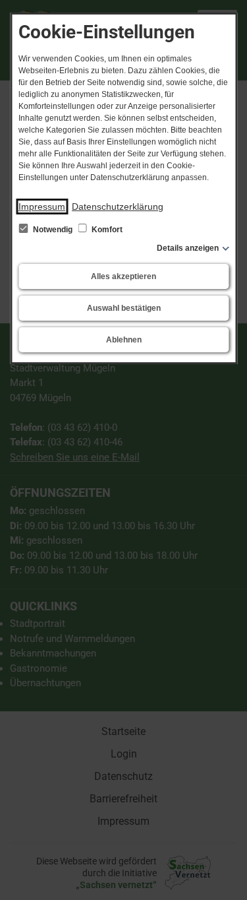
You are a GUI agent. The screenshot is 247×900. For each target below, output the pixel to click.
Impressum (41, 206)
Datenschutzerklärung (117, 206)
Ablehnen (124, 339)
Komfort (106, 229)
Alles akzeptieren (123, 276)
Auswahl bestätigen (124, 308)
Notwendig (52, 229)
